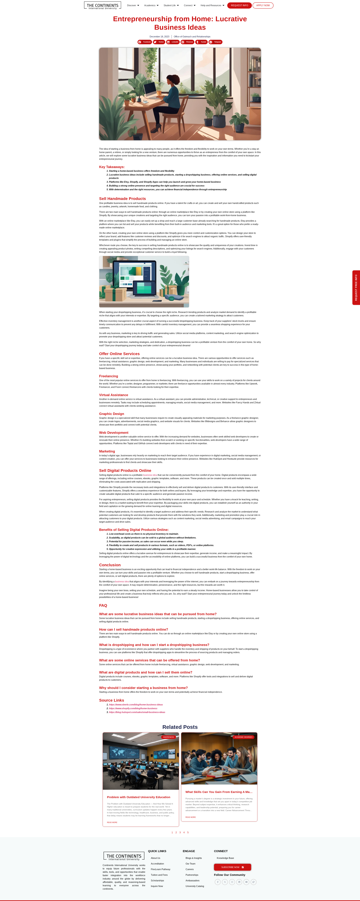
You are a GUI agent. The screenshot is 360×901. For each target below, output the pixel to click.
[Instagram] (232, 882)
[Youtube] (246, 882)
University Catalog (195, 886)
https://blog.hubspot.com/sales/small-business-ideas (137, 712)
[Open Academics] (157, 5)
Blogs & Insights (194, 858)
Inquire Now (157, 886)
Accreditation (157, 863)
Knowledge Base (225, 858)
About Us (155, 858)
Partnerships (192, 875)
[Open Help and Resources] (223, 5)
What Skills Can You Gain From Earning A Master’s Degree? (227, 792)
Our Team (190, 863)
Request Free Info (356, 288)
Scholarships (157, 880)
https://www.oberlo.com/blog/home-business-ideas (136, 704)
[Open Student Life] (177, 5)
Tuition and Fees (159, 875)
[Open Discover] (138, 5)
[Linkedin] (239, 882)
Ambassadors (192, 880)
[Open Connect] (194, 5)
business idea (150, 475)
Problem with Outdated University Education (138, 797)
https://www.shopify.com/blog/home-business (133, 708)
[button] (145, 42)
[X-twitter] (225, 882)
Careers (190, 869)
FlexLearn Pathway (160, 869)
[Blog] (253, 882)
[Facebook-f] (218, 882)
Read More (112, 822)
